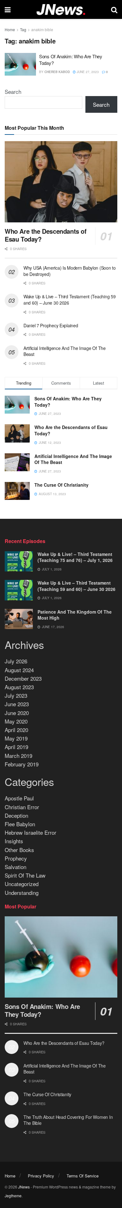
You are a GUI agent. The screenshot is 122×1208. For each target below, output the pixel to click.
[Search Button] (114, 9)
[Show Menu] (8, 9)
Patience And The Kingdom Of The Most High (75, 615)
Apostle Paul (19, 798)
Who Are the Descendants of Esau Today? (46, 234)
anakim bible (42, 29)
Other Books (19, 850)
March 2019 (18, 755)
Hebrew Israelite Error (30, 832)
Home (10, 29)
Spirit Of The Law (25, 875)
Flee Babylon (20, 824)
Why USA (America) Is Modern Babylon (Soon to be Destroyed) (69, 271)
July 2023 (16, 695)
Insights (14, 841)
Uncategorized (21, 884)
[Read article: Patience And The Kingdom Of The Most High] (19, 619)
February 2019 (21, 764)
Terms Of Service (83, 1176)
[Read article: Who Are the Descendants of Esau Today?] (61, 181)
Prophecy (16, 858)
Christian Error (22, 807)
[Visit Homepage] (61, 9)
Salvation (15, 867)
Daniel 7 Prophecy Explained (50, 325)
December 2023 (23, 678)
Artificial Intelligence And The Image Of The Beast (64, 351)
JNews (24, 1186)
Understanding (21, 892)
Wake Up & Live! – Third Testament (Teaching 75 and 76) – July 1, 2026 (75, 557)
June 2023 (17, 704)
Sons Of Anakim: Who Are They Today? (68, 401)
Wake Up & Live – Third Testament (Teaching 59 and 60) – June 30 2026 (69, 299)
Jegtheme (13, 1195)
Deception (16, 815)
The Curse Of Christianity (61, 485)
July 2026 (16, 661)
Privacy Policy (41, 1176)
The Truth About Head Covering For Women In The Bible (68, 1120)
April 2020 (16, 730)
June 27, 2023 (87, 72)
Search (13, 91)
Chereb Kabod (57, 72)
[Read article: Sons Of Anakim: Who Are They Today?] (20, 64)
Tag (23, 29)
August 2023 (19, 687)
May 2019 (16, 738)
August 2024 (19, 670)
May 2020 (16, 721)
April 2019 (16, 747)
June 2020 (17, 713)
